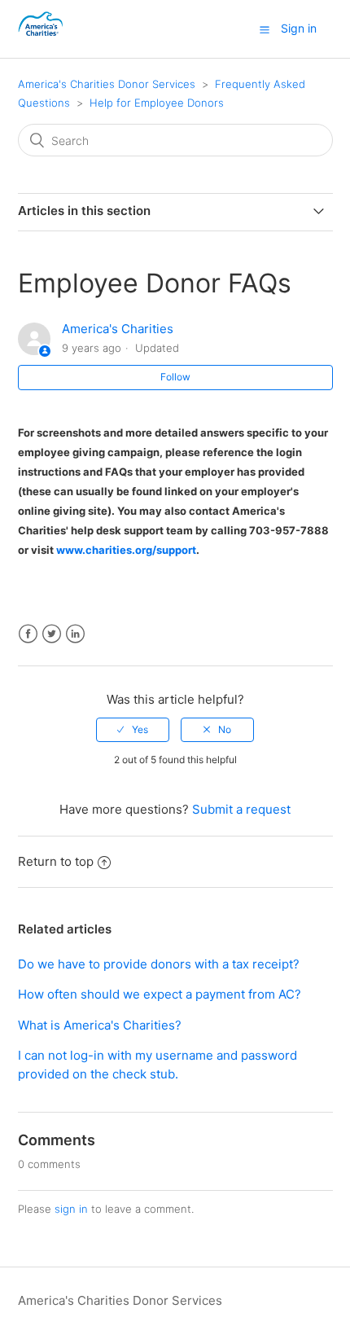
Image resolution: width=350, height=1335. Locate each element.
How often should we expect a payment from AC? (159, 994)
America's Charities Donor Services (106, 83)
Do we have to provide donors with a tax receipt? (159, 964)
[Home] (41, 37)
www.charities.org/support (126, 549)
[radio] (132, 730)
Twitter (52, 634)
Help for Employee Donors (157, 102)
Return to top (56, 861)
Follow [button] (175, 377)
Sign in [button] (299, 28)
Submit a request (241, 809)
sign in (71, 1208)
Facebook (28, 634)
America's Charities (117, 328)
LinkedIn (75, 634)
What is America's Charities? (100, 1025)
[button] (264, 29)
